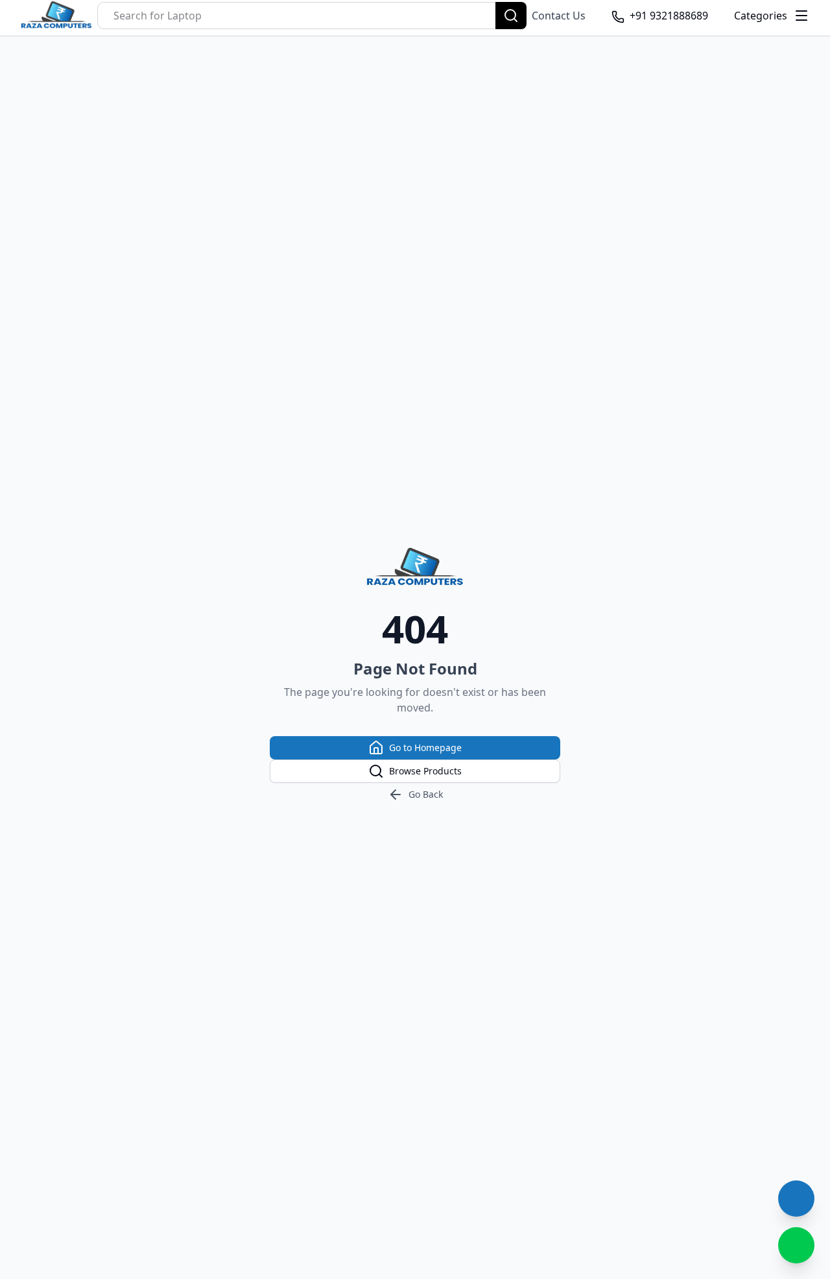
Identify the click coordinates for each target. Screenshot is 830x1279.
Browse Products (425, 771)
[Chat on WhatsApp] (796, 1245)
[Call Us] (796, 1198)
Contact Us (559, 15)
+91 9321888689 (669, 15)
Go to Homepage (425, 747)
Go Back (426, 794)
